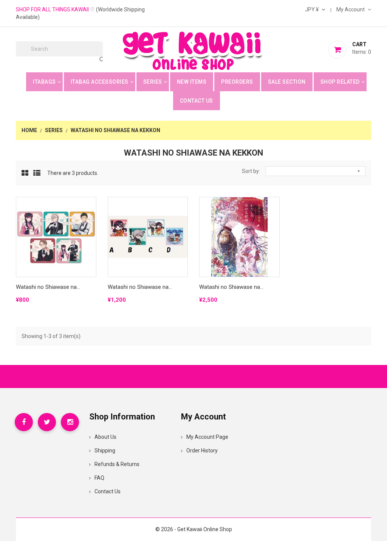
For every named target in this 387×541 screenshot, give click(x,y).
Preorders (237, 82)
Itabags (44, 82)
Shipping (104, 450)
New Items (192, 82)
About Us (105, 437)
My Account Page (207, 437)
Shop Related (340, 82)
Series (152, 82)
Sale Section (287, 82)
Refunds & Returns (116, 464)
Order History (202, 450)
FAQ (99, 478)
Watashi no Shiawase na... (48, 287)
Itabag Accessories (99, 82)
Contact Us (196, 101)
